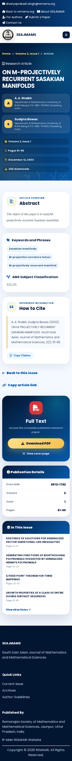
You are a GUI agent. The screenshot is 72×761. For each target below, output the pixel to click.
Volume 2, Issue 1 (27, 54)
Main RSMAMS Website (23, 740)
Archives (9, 690)
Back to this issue (22, 373)
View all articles (17, 609)
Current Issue (12, 684)
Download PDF (38, 443)
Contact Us (13, 23)
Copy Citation (22, 355)
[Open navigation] (66, 34)
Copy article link (22, 385)
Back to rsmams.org (19, 12)
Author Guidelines (16, 697)
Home (6, 54)
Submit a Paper (39, 17)
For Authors (14, 17)
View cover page (38, 453)
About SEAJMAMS (52, 12)
